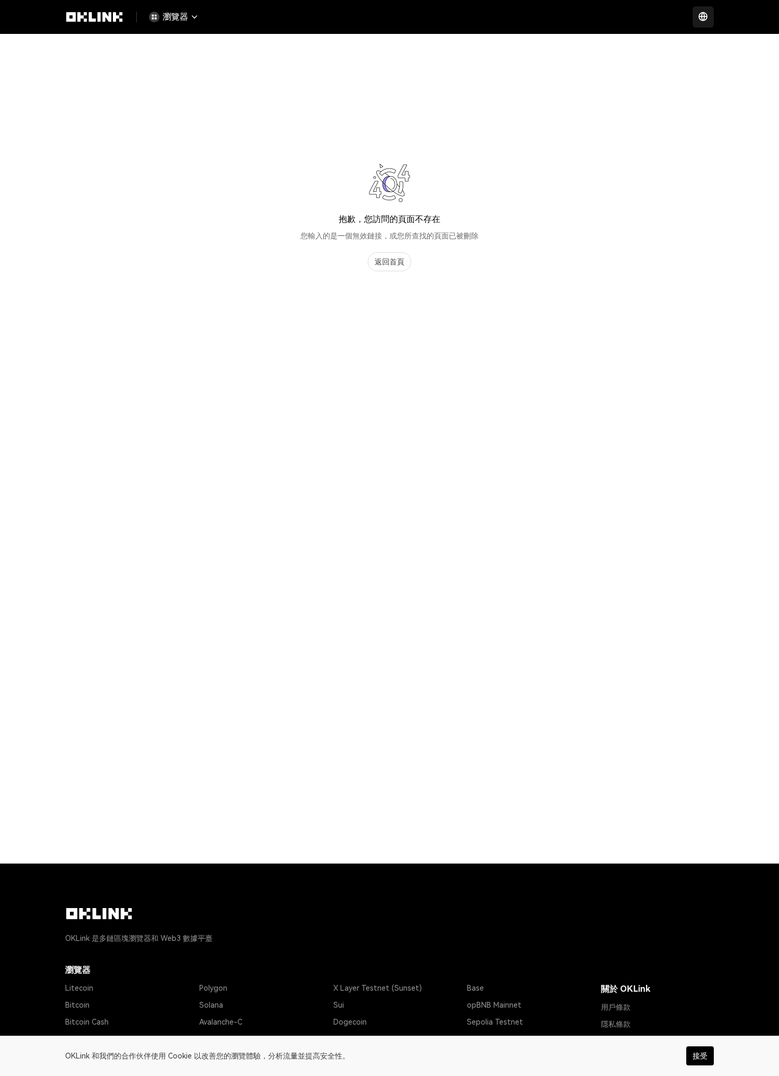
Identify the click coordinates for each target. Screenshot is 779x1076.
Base (475, 988)
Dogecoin (350, 1022)
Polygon (213, 988)
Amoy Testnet (491, 1039)
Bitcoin (77, 1005)
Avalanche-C (220, 1022)
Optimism (215, 1039)
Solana (211, 1005)
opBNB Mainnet (494, 1005)
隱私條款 (616, 1024)
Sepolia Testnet (495, 1022)
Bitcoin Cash (87, 1022)
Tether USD (85, 1039)
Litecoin (79, 988)
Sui (338, 1005)
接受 (700, 1056)
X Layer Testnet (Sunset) (377, 988)
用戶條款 (616, 1007)
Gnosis (345, 1039)
